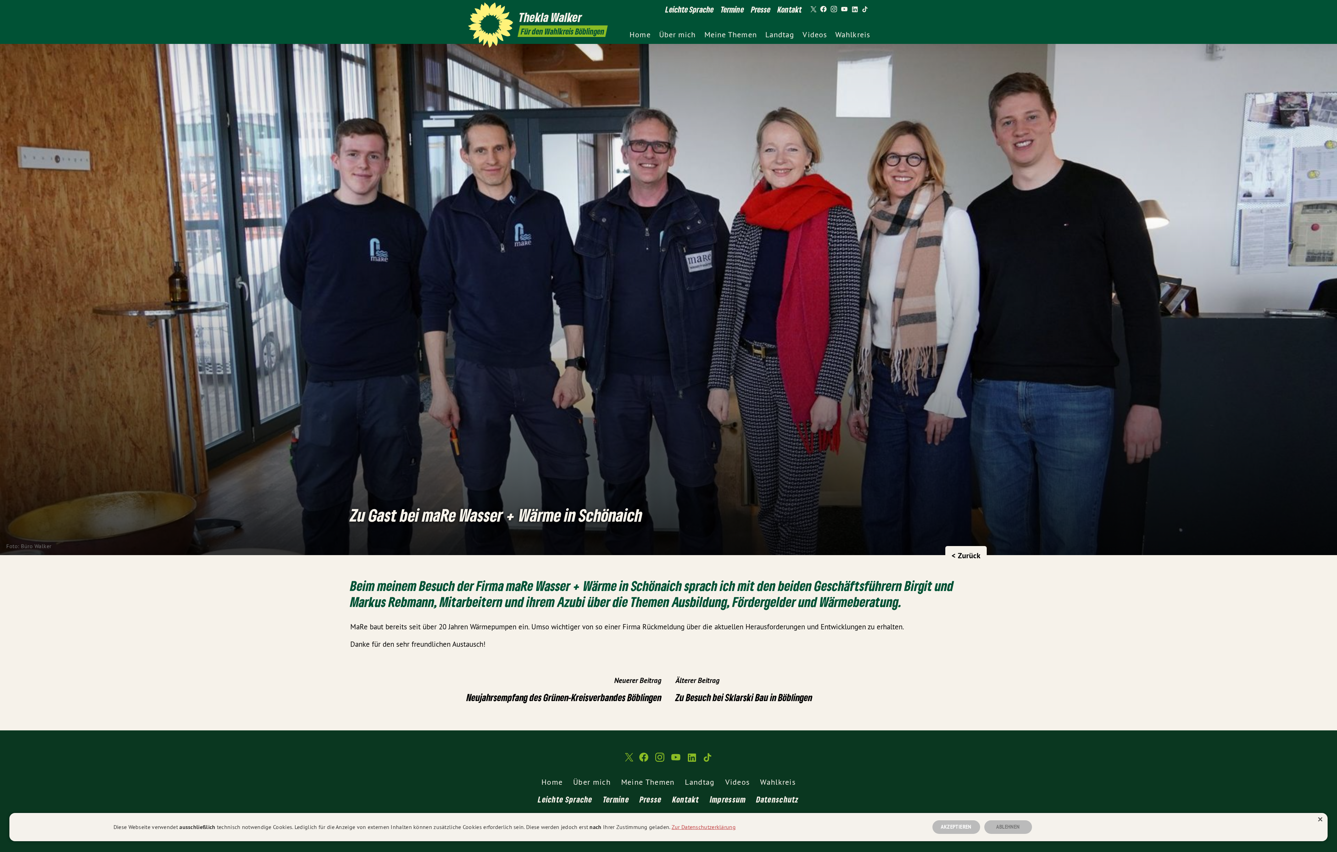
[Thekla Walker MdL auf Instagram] (834, 9)
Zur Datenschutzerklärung (704, 826)
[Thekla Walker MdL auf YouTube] (844, 9)
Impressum (728, 799)
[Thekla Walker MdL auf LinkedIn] (855, 9)
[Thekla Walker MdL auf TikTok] (865, 9)
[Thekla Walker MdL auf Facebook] (823, 9)
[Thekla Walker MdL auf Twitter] (813, 9)
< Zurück (966, 555)
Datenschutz (777, 799)
